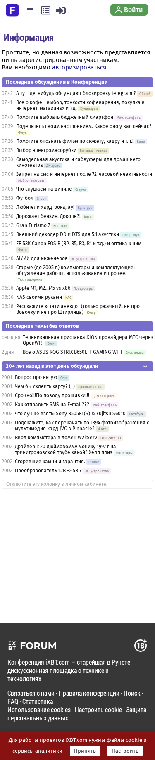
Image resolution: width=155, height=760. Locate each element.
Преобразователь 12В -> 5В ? (48, 471)
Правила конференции (89, 693)
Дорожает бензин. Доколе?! (48, 216)
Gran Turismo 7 (33, 225)
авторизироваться (79, 67)
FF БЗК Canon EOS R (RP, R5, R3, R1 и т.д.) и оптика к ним (78, 243)
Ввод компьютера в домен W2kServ (56, 437)
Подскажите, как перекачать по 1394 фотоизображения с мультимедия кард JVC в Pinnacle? (82, 425)
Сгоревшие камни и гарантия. (50, 461)
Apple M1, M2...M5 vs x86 (43, 288)
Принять (85, 751)
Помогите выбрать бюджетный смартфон (64, 117)
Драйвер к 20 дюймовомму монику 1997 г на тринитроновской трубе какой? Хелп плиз (65, 449)
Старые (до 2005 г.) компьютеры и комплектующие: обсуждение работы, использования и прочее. (75, 270)
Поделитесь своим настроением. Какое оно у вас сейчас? (84, 126)
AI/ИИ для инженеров (42, 258)
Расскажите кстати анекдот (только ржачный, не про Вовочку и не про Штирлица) (78, 309)
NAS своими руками (39, 297)
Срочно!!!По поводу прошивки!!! (52, 395)
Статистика (37, 701)
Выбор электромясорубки (46, 150)
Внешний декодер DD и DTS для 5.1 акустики (67, 234)
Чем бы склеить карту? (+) (45, 386)
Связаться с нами (31, 693)
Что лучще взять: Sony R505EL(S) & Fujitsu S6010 (71, 414)
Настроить (125, 751)
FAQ (12, 701)
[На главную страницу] (12, 9)
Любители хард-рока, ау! (45, 207)
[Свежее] (45, 10)
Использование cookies (39, 709)
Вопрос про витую (36, 377)
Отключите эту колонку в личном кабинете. (56, 484)
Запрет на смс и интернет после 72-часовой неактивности (84, 174)
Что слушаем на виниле (44, 189)
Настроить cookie (98, 709)
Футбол (24, 198)
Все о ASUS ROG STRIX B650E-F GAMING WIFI (72, 352)
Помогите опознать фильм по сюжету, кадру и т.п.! (75, 141)
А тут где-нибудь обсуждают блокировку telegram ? (76, 93)
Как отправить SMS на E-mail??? (52, 404)
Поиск (132, 693)
